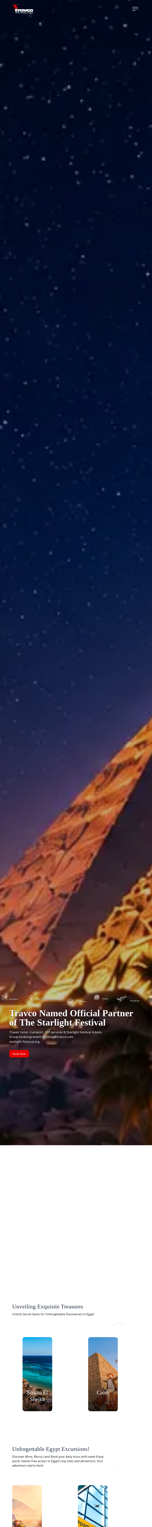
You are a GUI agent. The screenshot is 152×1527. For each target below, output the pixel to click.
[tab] (41, 999)
